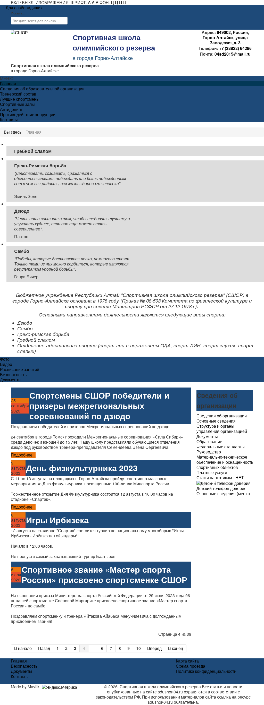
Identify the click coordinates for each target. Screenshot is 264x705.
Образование (209, 441)
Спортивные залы (17, 104)
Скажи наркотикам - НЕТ (220, 477)
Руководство (208, 452)
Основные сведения (216, 421)
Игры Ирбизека (57, 520)
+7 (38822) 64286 (235, 48)
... (93, 648)
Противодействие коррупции (27, 114)
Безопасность (13, 374)
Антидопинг (11, 109)
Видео (6, 364)
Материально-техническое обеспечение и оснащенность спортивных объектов (224, 462)
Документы (10, 379)
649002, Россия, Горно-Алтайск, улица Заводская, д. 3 (226, 37)
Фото (5, 359)
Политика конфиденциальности (206, 671)
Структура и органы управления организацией (221, 428)
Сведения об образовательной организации (42, 88)
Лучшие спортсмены (19, 99)
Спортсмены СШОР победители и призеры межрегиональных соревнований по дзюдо (99, 406)
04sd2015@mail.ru (232, 54)
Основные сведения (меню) (223, 493)
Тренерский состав (18, 94)
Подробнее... (23, 455)
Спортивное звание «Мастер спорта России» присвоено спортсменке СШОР (104, 575)
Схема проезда (190, 666)
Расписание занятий (19, 369)
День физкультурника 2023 (82, 468)
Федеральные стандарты (220, 447)
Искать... (18, 12)
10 (138, 648)
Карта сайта (187, 661)
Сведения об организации (221, 415)
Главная (8, 83)
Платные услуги (211, 472)
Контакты (9, 119)
